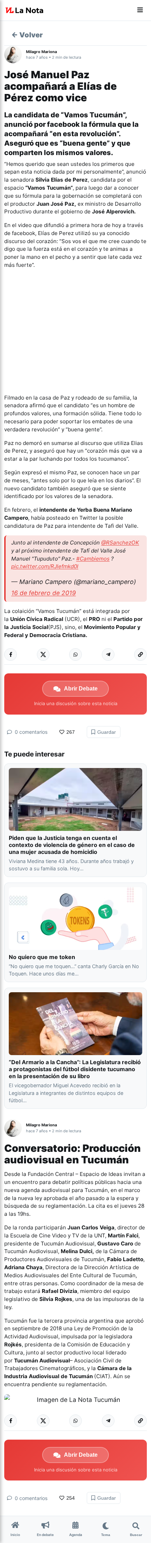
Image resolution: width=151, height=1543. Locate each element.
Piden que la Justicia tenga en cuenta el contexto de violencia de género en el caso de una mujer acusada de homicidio (72, 844)
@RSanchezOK (120, 542)
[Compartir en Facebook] (10, 654)
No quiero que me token (42, 956)
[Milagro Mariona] (15, 54)
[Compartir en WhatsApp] (75, 654)
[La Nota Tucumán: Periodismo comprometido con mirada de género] (24, 10)
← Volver (27, 35)
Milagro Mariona (41, 51)
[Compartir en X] (43, 654)
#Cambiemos (93, 558)
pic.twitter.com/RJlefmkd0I (44, 566)
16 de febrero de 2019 (43, 593)
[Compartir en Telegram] (108, 654)
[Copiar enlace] (140, 654)
